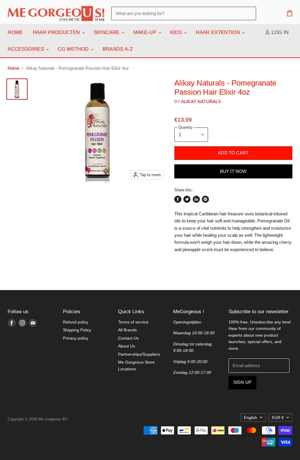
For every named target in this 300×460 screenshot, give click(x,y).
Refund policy (75, 322)
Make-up (145, 32)
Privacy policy (75, 338)
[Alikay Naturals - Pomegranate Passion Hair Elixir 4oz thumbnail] (17, 89)
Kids (177, 32)
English (250, 417)
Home (15, 32)
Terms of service (133, 322)
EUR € (278, 417)
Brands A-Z (118, 49)
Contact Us (128, 338)
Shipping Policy (77, 330)
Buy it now (233, 171)
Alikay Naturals (201, 101)
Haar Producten (57, 32)
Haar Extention (218, 32)
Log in (279, 32)
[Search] (248, 13)
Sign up (242, 382)
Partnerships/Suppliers (139, 354)
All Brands (127, 330)
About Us (126, 346)
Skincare (107, 32)
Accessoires (26, 49)
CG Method (74, 49)
